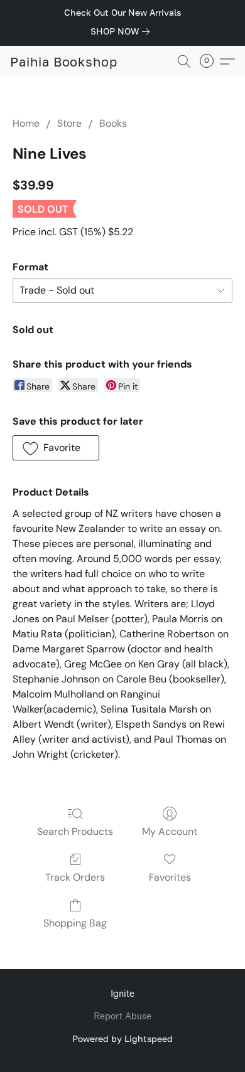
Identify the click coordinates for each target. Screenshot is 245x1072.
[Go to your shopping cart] (210, 61)
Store (69, 123)
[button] (63, 61)
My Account (169, 831)
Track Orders (75, 877)
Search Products (75, 831)
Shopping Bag (75, 923)
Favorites (170, 877)
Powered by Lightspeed (122, 1038)
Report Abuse (122, 1016)
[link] (122, 31)
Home (26, 123)
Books (113, 123)
